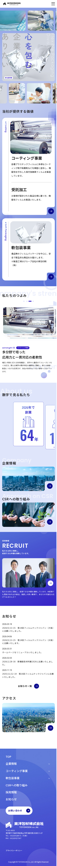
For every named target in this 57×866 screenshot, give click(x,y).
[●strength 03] (29, 301)
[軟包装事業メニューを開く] (48, 778)
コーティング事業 (16, 771)
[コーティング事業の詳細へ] (49, 210)
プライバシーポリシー (13, 850)
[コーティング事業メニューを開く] (48, 771)
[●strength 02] (26, 301)
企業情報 (10, 764)
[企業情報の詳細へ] (48, 479)
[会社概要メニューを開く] (48, 763)
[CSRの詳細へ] (48, 514)
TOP (7, 757)
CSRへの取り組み (16, 785)
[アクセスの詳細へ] (48, 725)
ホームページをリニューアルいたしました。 (22, 648)
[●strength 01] (22, 301)
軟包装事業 (12, 778)
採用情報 (10, 792)
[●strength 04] (32, 301)
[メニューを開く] (51, 4)
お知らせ (10, 799)
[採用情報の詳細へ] (48, 576)
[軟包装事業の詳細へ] (49, 274)
